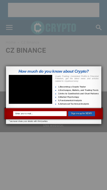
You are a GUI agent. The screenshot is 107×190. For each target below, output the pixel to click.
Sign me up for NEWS (81, 113)
